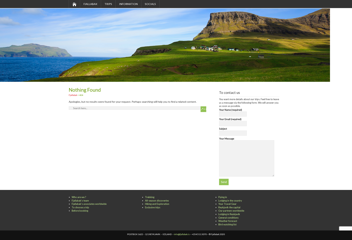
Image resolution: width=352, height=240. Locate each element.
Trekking (149, 197)
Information (128, 4)
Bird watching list (227, 224)
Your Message (226, 138)
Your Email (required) (230, 119)
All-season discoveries (157, 200)
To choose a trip (80, 207)
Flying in (222, 197)
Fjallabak (90, 4)
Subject (223, 128)
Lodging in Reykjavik (229, 214)
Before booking (80, 210)
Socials (150, 4)
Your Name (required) (230, 109)
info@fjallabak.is (182, 234)
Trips (108, 4)
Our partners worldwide (231, 210)
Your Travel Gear (227, 203)
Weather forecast (227, 220)
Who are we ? (79, 197)
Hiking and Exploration (157, 203)
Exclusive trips (152, 207)
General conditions (228, 217)
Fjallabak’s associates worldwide (89, 203)
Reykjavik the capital (229, 207)
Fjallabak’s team (80, 200)
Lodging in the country (230, 200)
